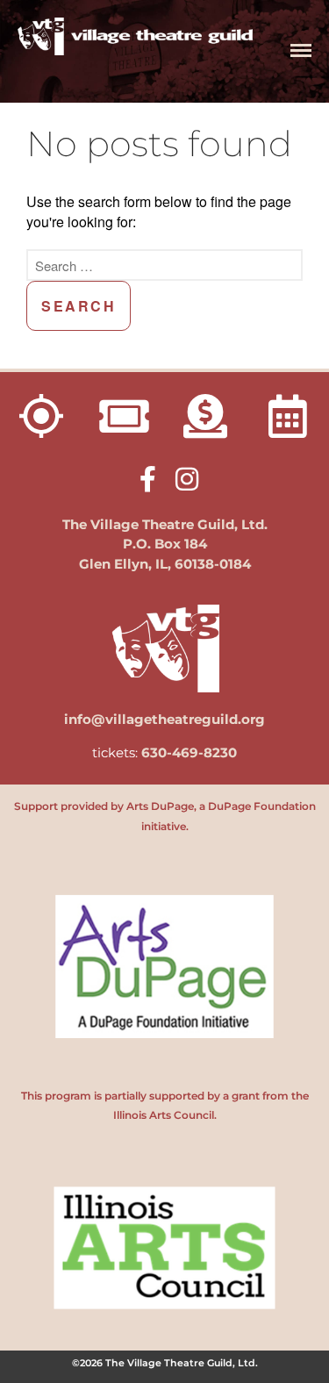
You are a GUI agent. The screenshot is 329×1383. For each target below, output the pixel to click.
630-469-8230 (189, 752)
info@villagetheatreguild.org (164, 719)
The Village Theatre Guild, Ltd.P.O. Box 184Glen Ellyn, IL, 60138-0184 (165, 544)
